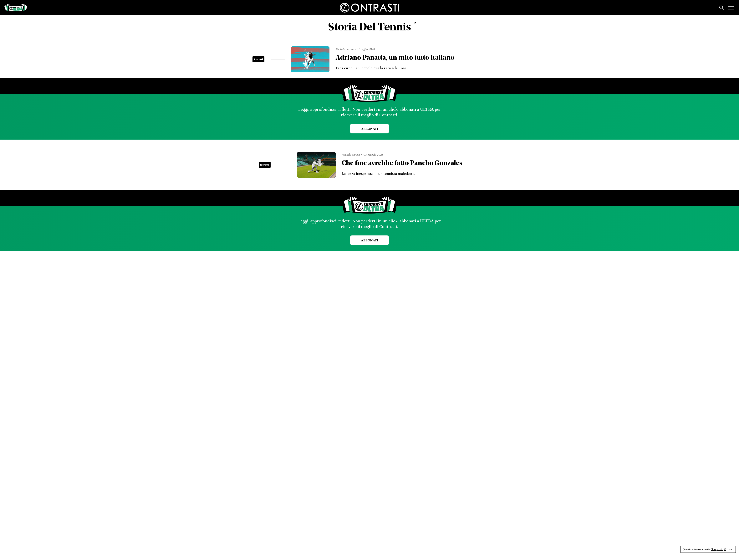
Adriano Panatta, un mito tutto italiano (395, 58)
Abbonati (369, 128)
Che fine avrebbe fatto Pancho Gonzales (402, 163)
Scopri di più (718, 549)
